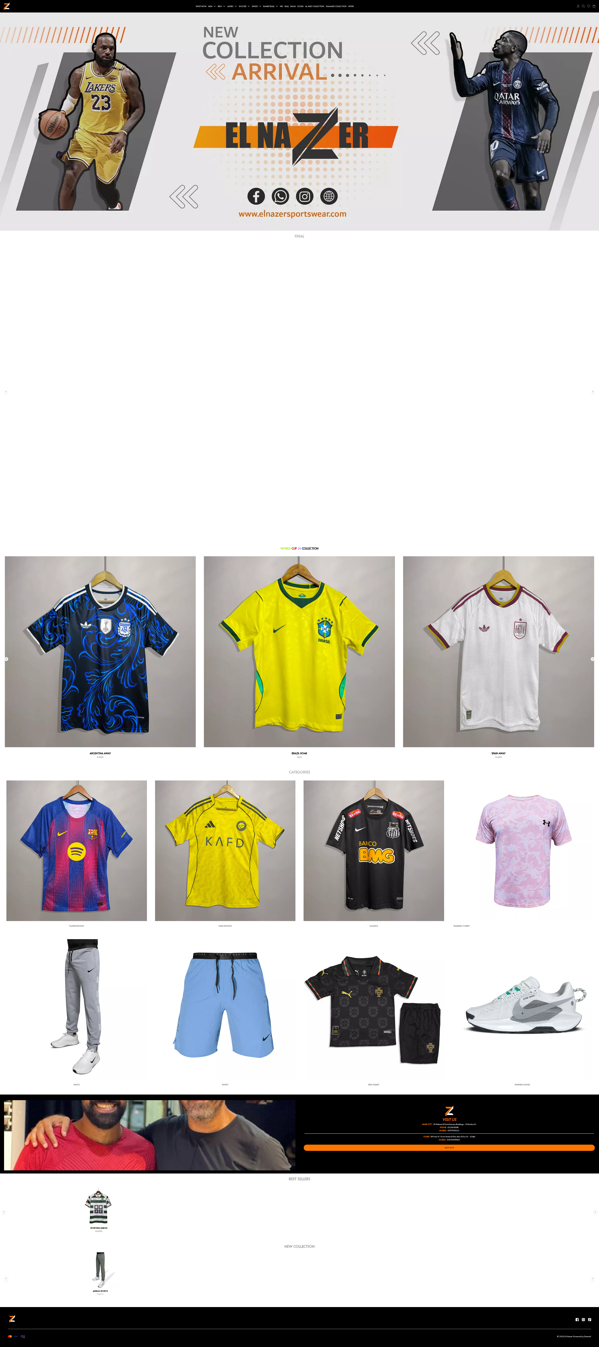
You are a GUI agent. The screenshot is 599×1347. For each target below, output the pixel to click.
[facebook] (577, 1319)
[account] (578, 6)
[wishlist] (588, 6)
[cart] (594, 6)
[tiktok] (589, 1319)
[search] (583, 6)
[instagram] (583, 1319)
